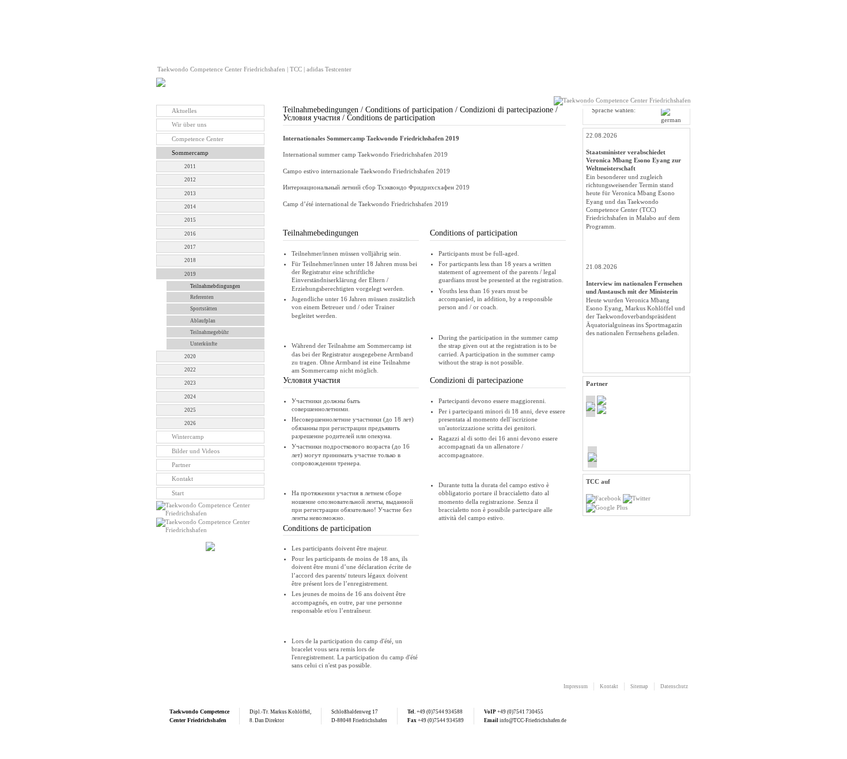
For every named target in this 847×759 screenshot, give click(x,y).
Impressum (576, 686)
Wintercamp (188, 436)
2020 (190, 356)
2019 (190, 274)
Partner (181, 464)
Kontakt (182, 478)
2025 (190, 410)
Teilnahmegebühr (209, 332)
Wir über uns (189, 124)
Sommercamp (190, 152)
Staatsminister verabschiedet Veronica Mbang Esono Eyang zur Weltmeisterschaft (633, 160)
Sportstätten (203, 309)
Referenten (202, 297)
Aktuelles (184, 110)
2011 (190, 166)
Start (178, 492)
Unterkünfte (203, 344)
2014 (190, 207)
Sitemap (639, 686)
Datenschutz (674, 686)
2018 (190, 260)
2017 (190, 247)
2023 (190, 383)
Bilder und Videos (196, 450)
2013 (190, 193)
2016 (190, 234)
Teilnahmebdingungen (215, 286)
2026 (190, 423)
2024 (190, 397)
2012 (190, 180)
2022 (190, 370)
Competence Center (198, 138)
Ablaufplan (202, 321)
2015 (190, 220)
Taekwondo (183, 711)
